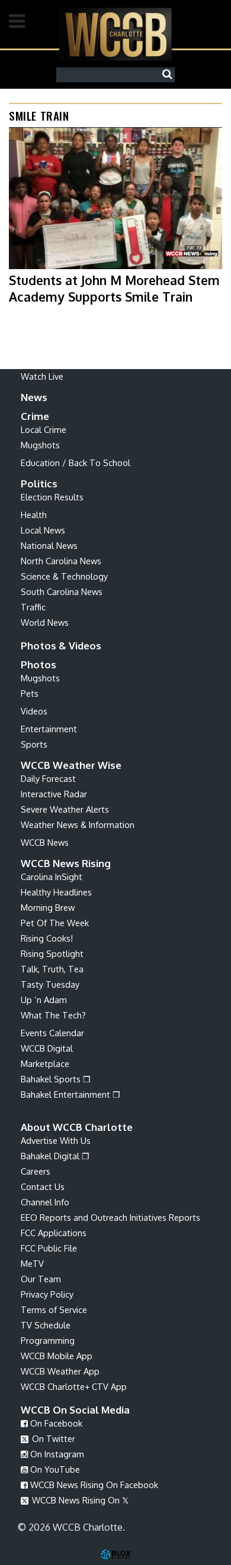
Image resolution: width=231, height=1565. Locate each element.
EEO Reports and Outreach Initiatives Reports (110, 1217)
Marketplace (45, 1063)
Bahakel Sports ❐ (56, 1078)
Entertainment (49, 728)
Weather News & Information (77, 824)
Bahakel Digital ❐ (55, 1155)
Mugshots (40, 444)
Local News (43, 530)
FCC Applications (53, 1232)
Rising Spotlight (52, 953)
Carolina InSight (51, 876)
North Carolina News (61, 560)
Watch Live (42, 376)
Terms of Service (54, 1309)
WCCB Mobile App (56, 1355)
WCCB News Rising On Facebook (93, 1484)
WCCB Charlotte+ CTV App (74, 1386)
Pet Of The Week (55, 922)
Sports (34, 744)
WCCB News (45, 842)
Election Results (52, 497)
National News (49, 545)
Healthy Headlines (56, 892)
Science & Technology (64, 576)
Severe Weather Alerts (65, 809)
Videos (34, 711)
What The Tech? (53, 1015)
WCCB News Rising (66, 863)
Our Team (41, 1278)
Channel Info (45, 1202)
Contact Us (43, 1186)
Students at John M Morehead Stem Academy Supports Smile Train (114, 288)
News (34, 397)
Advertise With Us (56, 1140)
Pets (29, 693)
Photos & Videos (61, 645)
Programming (48, 1340)
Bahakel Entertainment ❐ (70, 1094)
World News (45, 622)
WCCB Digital (47, 1048)
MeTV (32, 1263)
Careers (35, 1171)
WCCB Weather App (60, 1371)
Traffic (33, 607)
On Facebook (55, 1423)
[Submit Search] (170, 74)
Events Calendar (52, 1032)
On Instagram (56, 1453)
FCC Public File (49, 1248)
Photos (38, 664)
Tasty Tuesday (50, 984)
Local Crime (43, 429)
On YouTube (54, 1469)
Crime (35, 416)
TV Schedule (45, 1325)
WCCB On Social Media (75, 1410)
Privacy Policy (47, 1294)
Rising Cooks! (47, 938)
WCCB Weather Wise (71, 765)
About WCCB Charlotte (77, 1127)
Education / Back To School (75, 462)
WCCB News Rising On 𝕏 (79, 1500)
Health (34, 514)
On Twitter (52, 1438)
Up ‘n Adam (44, 999)
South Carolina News (61, 591)
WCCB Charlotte (115, 34)
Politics (39, 483)
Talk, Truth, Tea (52, 968)
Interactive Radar (54, 793)
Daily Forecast (48, 778)
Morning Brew (48, 907)
